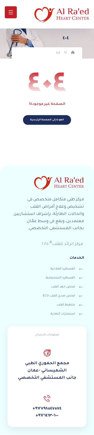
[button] (11, 12)
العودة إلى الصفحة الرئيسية (47, 120)
